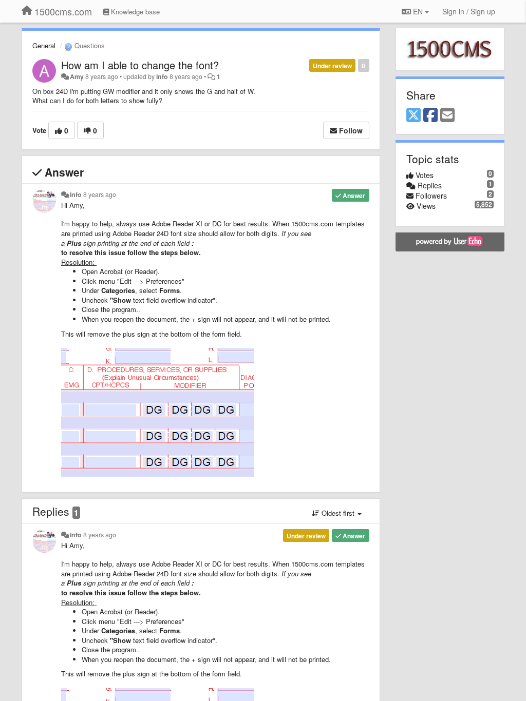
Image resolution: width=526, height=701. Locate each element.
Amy (77, 76)
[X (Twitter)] (413, 115)
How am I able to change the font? (140, 64)
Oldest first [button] (338, 513)
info (162, 76)
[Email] (447, 115)
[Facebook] (430, 115)
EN (418, 11)
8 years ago (99, 194)
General (43, 45)
